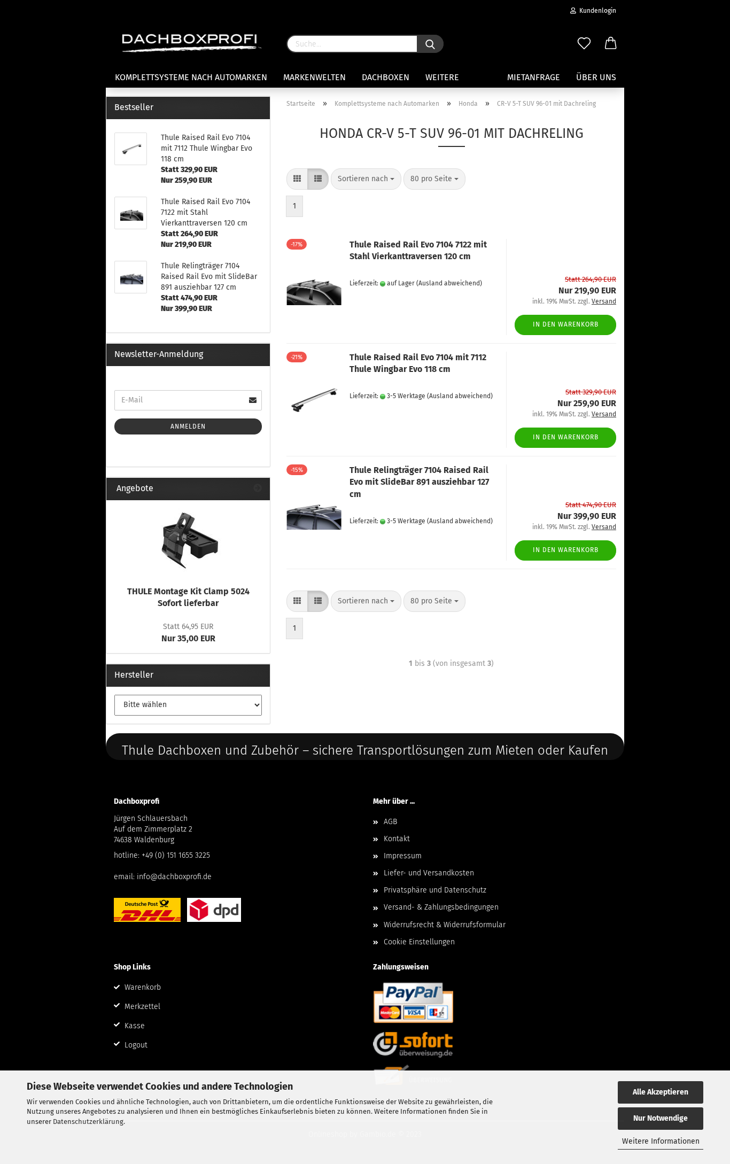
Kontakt (397, 838)
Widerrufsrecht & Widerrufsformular (445, 924)
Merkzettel (142, 1006)
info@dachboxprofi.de (174, 876)
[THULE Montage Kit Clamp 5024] (188, 540)
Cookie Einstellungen (419, 941)
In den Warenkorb (566, 324)
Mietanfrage (533, 77)
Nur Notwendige (660, 1118)
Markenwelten (314, 77)
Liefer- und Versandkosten (429, 873)
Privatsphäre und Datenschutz (435, 890)
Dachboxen (385, 77)
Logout (136, 1045)
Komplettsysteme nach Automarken (191, 77)
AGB (390, 821)
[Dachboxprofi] (192, 42)
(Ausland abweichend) (449, 283)
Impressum (403, 855)
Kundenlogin (596, 10)
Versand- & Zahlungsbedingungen (441, 907)
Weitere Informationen (661, 1141)
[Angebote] (257, 489)
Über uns (596, 77)
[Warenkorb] (610, 43)
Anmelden (188, 426)
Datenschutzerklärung (88, 1122)
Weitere (442, 77)
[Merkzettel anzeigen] (584, 43)
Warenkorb (143, 987)
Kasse (135, 1025)
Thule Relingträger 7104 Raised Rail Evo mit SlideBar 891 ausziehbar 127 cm (419, 482)
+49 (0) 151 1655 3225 (176, 855)
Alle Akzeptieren (660, 1092)
